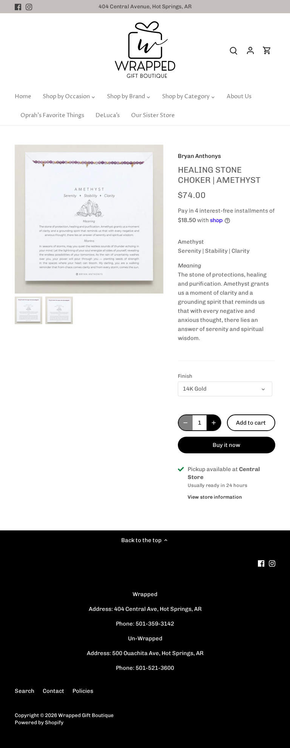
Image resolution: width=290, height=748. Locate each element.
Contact (53, 691)
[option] (28, 310)
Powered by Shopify (39, 722)
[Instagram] (29, 7)
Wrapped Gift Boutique (86, 715)
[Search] (233, 50)
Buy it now (226, 445)
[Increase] (214, 423)
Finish (185, 376)
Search (24, 691)
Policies (82, 691)
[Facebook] (18, 7)
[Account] (250, 50)
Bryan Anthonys (199, 156)
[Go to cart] (266, 50)
